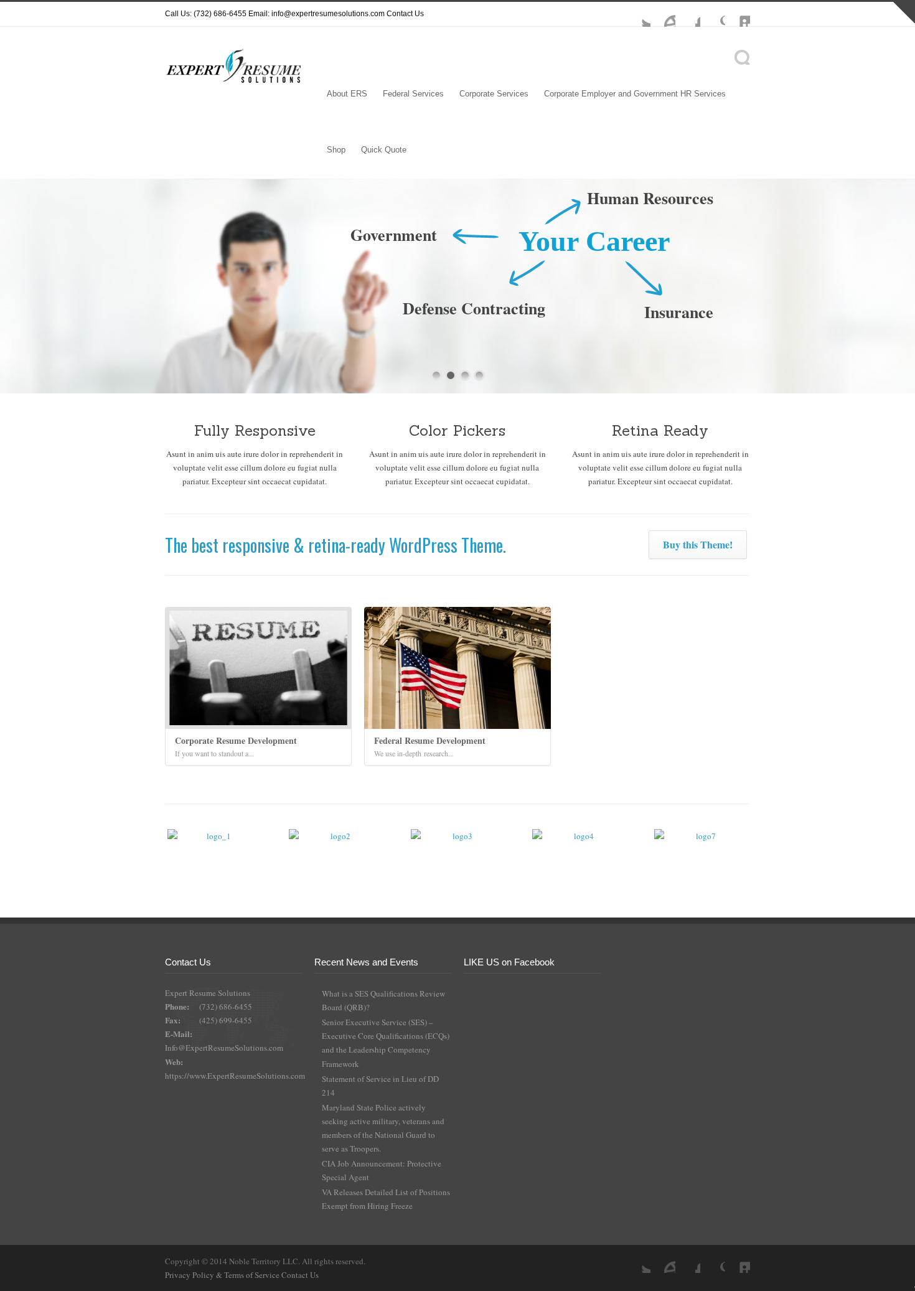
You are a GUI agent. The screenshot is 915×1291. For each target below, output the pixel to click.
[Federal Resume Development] (457, 668)
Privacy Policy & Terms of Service (223, 1274)
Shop (336, 149)
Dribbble (662, 14)
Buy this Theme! (698, 544)
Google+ (712, 14)
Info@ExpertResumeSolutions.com (224, 1047)
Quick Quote (383, 149)
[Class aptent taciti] (579, 852)
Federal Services (413, 93)
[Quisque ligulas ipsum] (457, 852)
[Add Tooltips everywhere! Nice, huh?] (214, 852)
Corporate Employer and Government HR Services (635, 93)
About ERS (347, 93)
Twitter (638, 14)
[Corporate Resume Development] (258, 668)
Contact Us (405, 13)
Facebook (687, 14)
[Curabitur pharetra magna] (335, 852)
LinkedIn (737, 14)
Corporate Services (493, 93)
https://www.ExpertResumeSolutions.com (235, 1075)
